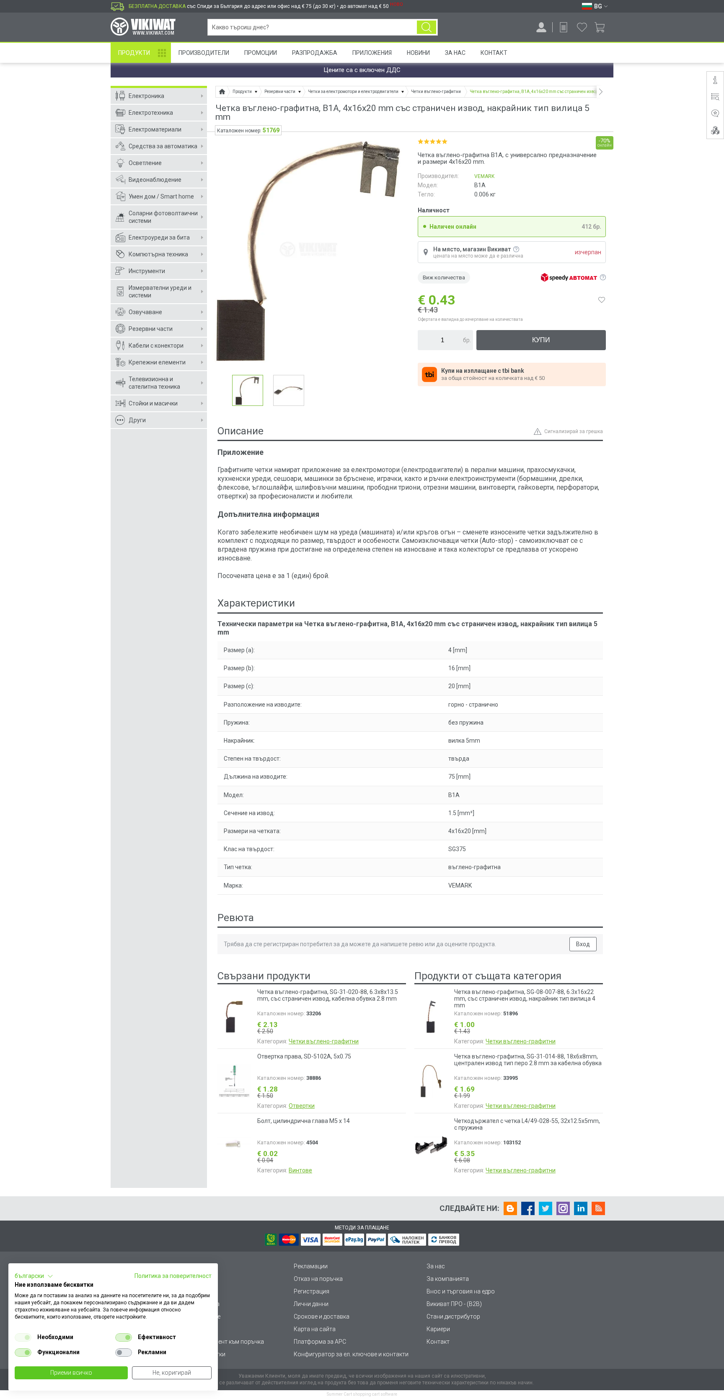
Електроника (146, 96)
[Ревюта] (715, 113)
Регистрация (311, 1291)
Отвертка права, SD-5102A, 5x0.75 (304, 1056)
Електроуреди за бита (159, 237)
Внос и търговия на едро (461, 1291)
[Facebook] (528, 1208)
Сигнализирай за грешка (573, 431)
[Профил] (541, 27)
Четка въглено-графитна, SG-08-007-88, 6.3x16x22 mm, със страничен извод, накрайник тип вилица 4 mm (524, 999)
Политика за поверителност (173, 1276)
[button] (34, 1276)
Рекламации (311, 1266)
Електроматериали (155, 129)
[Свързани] (715, 130)
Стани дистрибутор (453, 1316)
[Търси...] (426, 27)
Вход (583, 944)
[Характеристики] (715, 96)
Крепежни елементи (157, 362)
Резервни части (151, 328)
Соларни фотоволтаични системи (163, 217)
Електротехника (151, 112)
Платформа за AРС (320, 1341)
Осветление (145, 163)
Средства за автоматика (163, 146)
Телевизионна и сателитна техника (154, 383)
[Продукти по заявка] (564, 27)
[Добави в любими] (601, 300)
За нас (436, 1266)
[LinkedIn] (580, 1208)
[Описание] (715, 80)
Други (137, 420)
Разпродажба (314, 52)
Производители (203, 52)
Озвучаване (145, 312)
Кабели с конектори (156, 345)
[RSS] (598, 1208)
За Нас (455, 52)
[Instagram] (563, 1208)
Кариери (438, 1329)
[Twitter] (545, 1208)
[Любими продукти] (582, 27)
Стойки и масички (153, 403)
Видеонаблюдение (155, 179)
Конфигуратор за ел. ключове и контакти (351, 1354)
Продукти (134, 52)
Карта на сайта (315, 1329)
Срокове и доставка (321, 1316)
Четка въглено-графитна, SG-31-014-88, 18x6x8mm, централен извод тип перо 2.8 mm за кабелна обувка (528, 1059)
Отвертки (302, 1105)
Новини (418, 52)
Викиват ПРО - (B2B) (454, 1304)
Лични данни (311, 1304)
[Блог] (510, 1208)
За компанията (448, 1278)
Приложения (372, 52)
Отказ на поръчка (318, 1278)
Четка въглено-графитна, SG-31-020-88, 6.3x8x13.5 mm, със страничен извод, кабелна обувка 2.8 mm (327, 995)
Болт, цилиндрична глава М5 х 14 (303, 1121)
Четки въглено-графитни (324, 1041)
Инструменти (147, 271)
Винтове (300, 1170)
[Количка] (603, 27)
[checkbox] (23, 1337)
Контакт (494, 52)
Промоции (260, 52)
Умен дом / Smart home (161, 196)
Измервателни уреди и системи (160, 291)
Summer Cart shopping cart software (362, 1394)
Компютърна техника (158, 254)
